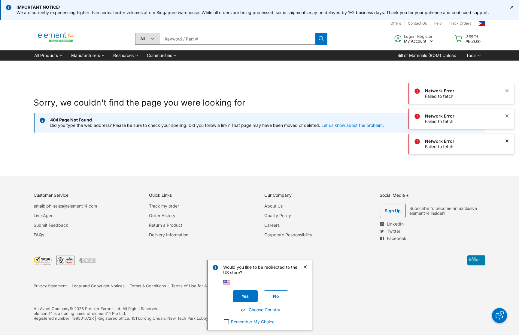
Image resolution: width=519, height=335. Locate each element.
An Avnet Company (51, 308)
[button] (47, 55)
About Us (273, 205)
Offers (395, 23)
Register (424, 36)
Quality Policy (277, 215)
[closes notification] (512, 7)
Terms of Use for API (190, 285)
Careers (272, 225)
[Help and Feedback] (499, 315)
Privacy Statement (50, 285)
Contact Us (417, 23)
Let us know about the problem (352, 125)
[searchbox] (237, 39)
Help (438, 23)
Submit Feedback (51, 225)
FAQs (39, 234)
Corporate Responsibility (288, 234)
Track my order (164, 205)
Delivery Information (168, 234)
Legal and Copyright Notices (98, 285)
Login (409, 36)
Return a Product (165, 225)
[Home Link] (56, 38)
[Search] (321, 39)
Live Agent (44, 215)
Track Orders (460, 23)
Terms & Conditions (148, 285)
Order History (162, 215)
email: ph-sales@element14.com (65, 205)
